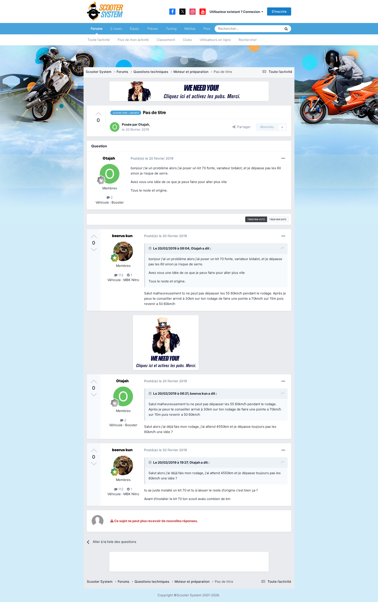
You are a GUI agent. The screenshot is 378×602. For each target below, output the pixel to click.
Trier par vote (256, 219)
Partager (243, 127)
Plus (206, 28)
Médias (190, 28)
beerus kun (122, 236)
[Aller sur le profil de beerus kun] (123, 251)
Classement (166, 40)
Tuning (171, 28)
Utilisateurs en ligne (215, 40)
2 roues (116, 28)
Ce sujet (270, 28)
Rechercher (248, 40)
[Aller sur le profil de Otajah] (114, 127)
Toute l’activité (99, 40)
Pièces (152, 28)
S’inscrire (279, 11)
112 (120, 275)
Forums (96, 28)
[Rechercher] (286, 28)
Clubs (187, 40)
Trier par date (277, 219)
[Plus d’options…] (283, 158)
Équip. (135, 28)
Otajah (143, 124)
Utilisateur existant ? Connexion (235, 12)
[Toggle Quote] (150, 248)
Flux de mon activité (133, 40)
